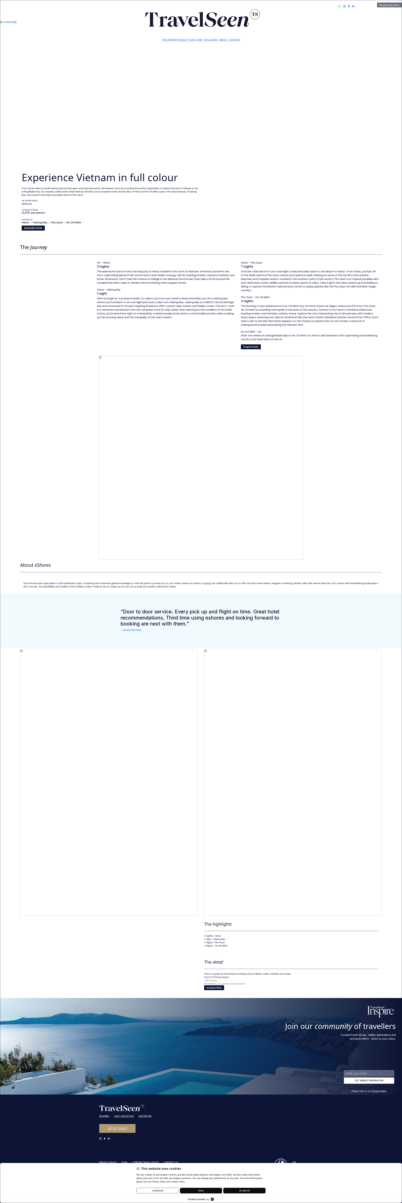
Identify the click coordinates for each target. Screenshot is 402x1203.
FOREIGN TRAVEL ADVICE (146, 1162)
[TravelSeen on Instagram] (344, 23)
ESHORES (104, 1116)
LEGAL (124, 1162)
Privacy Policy (379, 1091)
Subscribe (10, 22)
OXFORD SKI (145, 1116)
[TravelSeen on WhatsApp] (339, 23)
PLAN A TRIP (195, 40)
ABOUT (223, 40)
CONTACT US (171, 1162)
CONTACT (234, 40)
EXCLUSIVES (211, 40)
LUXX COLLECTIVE (124, 1116)
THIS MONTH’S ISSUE (174, 40)
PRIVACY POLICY (108, 1162)
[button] (33, 228)
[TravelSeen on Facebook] (349, 23)
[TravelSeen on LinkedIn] (353, 23)
